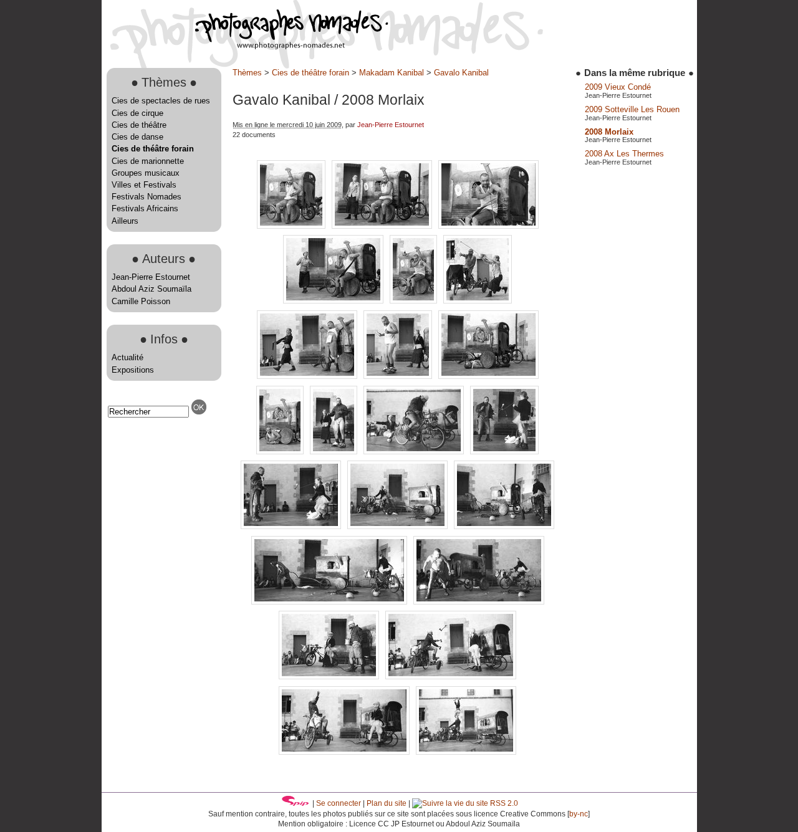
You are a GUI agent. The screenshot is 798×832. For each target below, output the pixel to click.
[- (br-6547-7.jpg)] (488, 376)
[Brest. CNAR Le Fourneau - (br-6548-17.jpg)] (292, 526)
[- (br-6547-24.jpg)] (414, 300)
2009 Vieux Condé (618, 87)
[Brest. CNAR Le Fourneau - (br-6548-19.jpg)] (398, 526)
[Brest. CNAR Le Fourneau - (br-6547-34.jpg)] (399, 376)
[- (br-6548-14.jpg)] (504, 451)
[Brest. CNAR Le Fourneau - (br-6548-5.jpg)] (450, 676)
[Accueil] (245, 46)
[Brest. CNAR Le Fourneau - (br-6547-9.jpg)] (281, 451)
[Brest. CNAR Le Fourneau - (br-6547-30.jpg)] (308, 376)
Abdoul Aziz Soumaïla (151, 289)
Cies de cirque (137, 113)
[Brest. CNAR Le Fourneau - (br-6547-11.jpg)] (383, 226)
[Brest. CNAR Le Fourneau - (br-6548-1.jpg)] (335, 451)
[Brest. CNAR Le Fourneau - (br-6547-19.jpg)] (488, 226)
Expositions (133, 370)
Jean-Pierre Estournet (151, 277)
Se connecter (338, 803)
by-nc (578, 814)
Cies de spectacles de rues (161, 100)
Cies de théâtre (139, 125)
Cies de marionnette (148, 161)
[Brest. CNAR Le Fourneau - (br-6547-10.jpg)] (292, 226)
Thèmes (247, 72)
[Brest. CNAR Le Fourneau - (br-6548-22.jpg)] (330, 601)
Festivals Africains (145, 208)
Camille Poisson (141, 301)
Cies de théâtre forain (153, 148)
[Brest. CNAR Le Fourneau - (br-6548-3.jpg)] (330, 676)
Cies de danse (137, 136)
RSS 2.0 (503, 803)
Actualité (127, 357)
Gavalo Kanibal (461, 72)
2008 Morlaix (609, 131)
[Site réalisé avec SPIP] (295, 803)
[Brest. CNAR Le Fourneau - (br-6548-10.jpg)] (415, 451)
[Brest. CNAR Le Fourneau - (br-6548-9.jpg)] (466, 752)
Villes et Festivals (144, 184)
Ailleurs (125, 221)
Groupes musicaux (146, 173)
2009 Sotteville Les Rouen (632, 109)
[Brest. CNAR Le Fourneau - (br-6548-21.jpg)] (504, 526)
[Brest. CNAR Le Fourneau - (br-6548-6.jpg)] (345, 752)
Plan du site (386, 803)
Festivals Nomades (146, 196)
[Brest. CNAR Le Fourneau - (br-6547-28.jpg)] (477, 300)
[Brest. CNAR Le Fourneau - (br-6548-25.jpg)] (478, 601)
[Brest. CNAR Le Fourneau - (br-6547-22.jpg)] (334, 300)
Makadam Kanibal (391, 72)
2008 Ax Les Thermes (624, 153)
